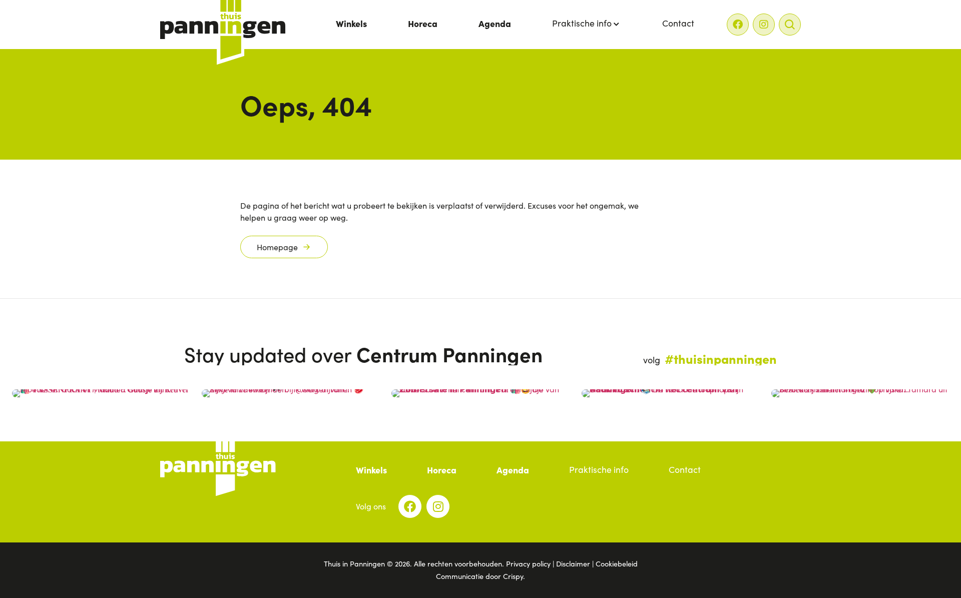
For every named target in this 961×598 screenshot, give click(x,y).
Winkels (351, 23)
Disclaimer (573, 563)
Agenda (494, 23)
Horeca (422, 23)
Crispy (513, 576)
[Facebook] (738, 25)
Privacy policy (528, 563)
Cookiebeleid (617, 563)
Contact (678, 23)
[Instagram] (764, 25)
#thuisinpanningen (721, 358)
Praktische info (582, 23)
